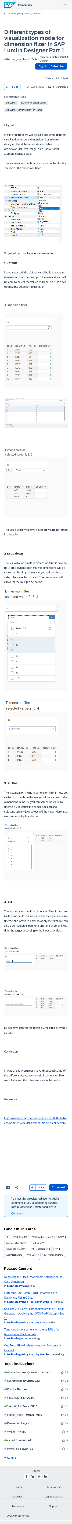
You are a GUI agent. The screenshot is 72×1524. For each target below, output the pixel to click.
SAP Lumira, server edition (33, 103)
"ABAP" (61, 1237)
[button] (7, 87)
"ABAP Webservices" (41, 1237)
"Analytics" (32, 1255)
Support (54, 1506)
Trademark (18, 1506)
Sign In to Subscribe (51, 66)
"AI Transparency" (39, 1249)
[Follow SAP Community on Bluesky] (32, 1476)
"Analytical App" (13, 1255)
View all (9, 1457)
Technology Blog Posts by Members (24, 13)
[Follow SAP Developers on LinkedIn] (45, 1476)
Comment (17, 1213)
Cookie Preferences (18, 1515)
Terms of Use (54, 1487)
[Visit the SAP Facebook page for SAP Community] (26, 1476)
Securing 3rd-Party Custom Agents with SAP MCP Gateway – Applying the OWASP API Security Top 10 (34, 1313)
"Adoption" (38, 1243)
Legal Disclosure (54, 1496)
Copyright (17, 1496)
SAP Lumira (11, 103)
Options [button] (37, 72)
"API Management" (53, 1255)
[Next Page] (38, 1259)
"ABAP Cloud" (19, 1237)
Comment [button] (58, 1187)
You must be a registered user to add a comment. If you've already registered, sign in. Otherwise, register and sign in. (35, 1202)
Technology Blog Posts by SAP (26, 1322)
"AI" (56, 1249)
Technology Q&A (17, 1286)
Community (25, 5)
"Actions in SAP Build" (16, 1243)
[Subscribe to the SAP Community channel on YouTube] (39, 1476)
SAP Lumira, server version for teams (24, 110)
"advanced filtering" (15, 1249)
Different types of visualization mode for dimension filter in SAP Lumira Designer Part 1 (34, 41)
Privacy (18, 1487)
